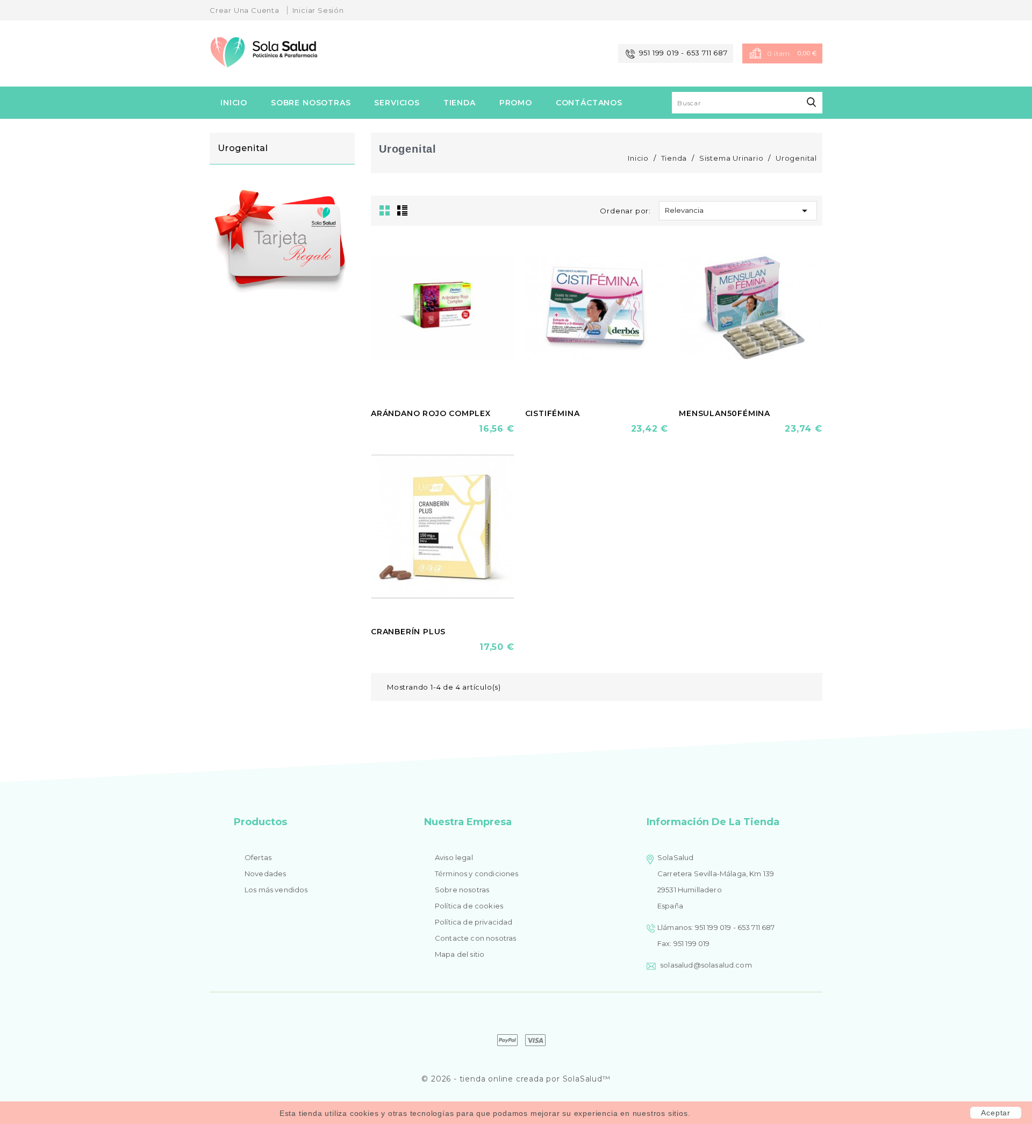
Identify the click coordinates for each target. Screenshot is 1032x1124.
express (535, 1040)
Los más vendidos (276, 889)
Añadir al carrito (406, 429)
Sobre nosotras (311, 103)
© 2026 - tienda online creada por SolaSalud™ (515, 1079)
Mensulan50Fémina (724, 413)
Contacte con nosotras (475, 938)
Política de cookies (469, 905)
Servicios (397, 103)
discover (507, 1040)
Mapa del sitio (459, 954)
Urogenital (243, 148)
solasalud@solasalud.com (706, 965)
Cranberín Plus (408, 631)
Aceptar (995, 1112)
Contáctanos (589, 103)
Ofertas (258, 857)
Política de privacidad (474, 922)
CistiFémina (552, 413)
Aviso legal (454, 857)
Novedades (265, 873)
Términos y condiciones (477, 873)
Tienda (459, 103)
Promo (515, 103)
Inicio (233, 103)
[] (811, 102)
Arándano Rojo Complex (431, 413)
